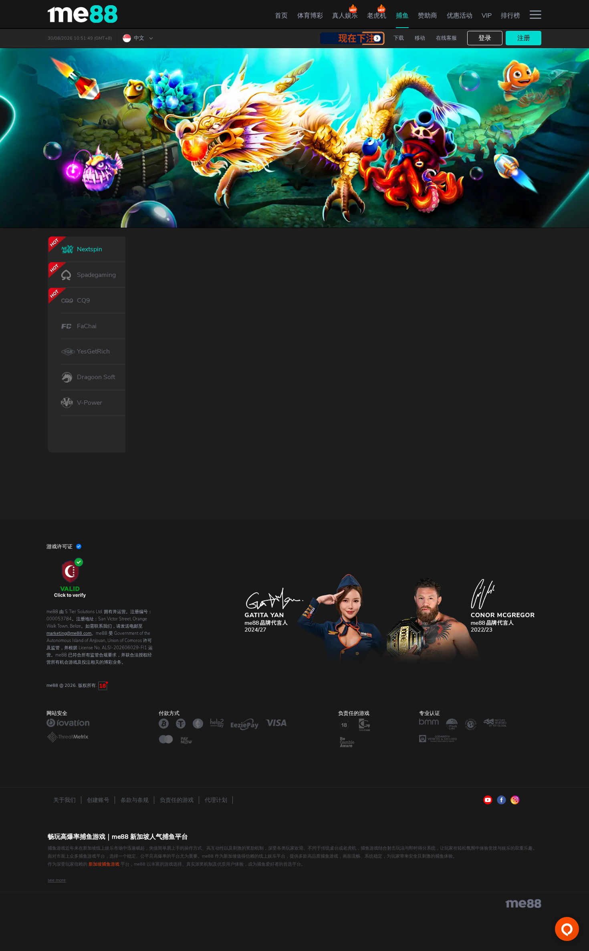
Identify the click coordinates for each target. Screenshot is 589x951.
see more (57, 880)
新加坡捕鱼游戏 (104, 864)
